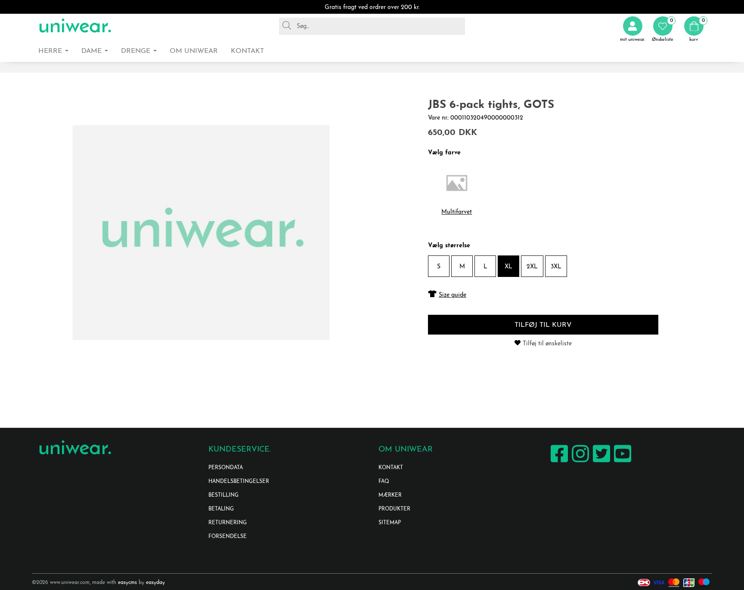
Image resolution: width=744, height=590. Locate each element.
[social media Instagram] (579, 462)
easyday (155, 582)
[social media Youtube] (621, 462)
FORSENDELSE (227, 536)
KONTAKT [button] (247, 51)
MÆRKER (390, 495)
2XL (532, 267)
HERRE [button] (51, 51)
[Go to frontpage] (75, 26)
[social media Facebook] (558, 462)
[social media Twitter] (600, 462)
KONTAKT (390, 467)
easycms (127, 582)
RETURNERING (227, 522)
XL (508, 267)
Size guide (452, 295)
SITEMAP (389, 522)
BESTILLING (223, 495)
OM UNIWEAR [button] (194, 51)
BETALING (221, 509)
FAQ (383, 481)
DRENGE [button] (136, 51)
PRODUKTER (394, 509)
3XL (556, 267)
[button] (663, 29)
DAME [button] (92, 51)
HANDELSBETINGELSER (238, 481)
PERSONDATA (225, 467)
